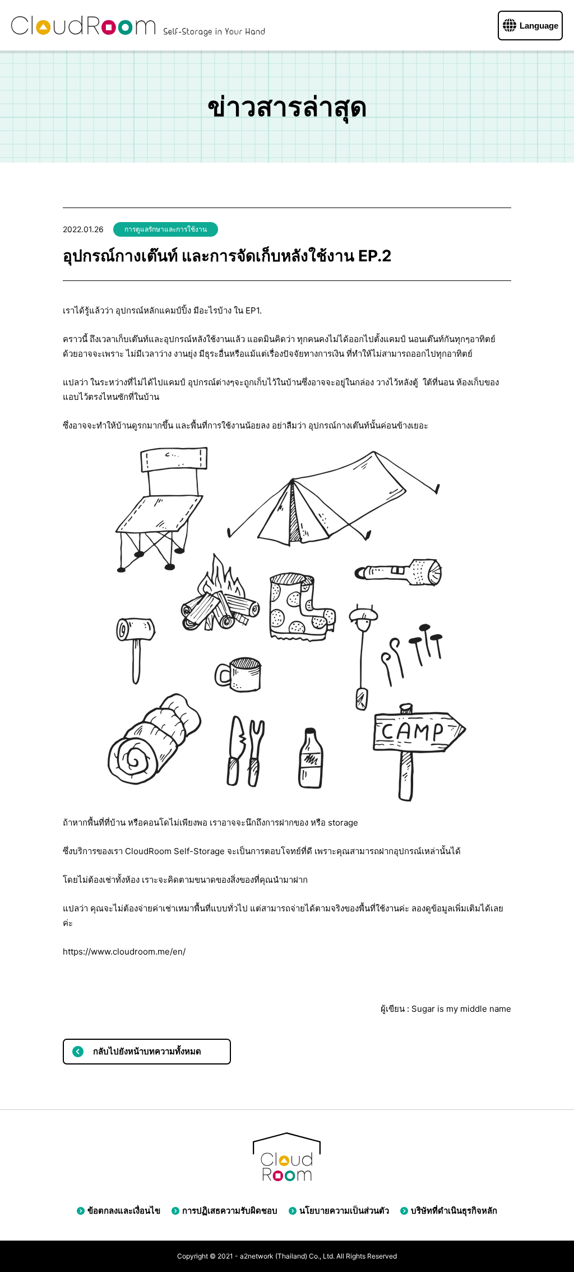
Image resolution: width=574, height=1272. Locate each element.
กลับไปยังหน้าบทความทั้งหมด (147, 1051)
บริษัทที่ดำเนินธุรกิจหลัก (454, 1210)
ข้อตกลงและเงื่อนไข (123, 1210)
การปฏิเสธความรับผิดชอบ (229, 1210)
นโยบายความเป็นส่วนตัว (344, 1210)
